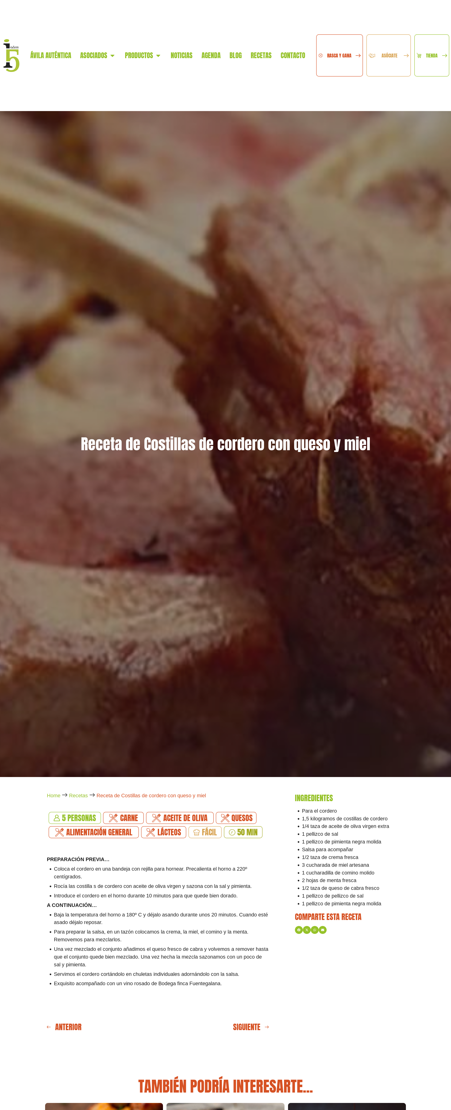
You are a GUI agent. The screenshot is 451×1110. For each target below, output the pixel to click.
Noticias (182, 55)
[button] (299, 930)
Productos (139, 55)
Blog (236, 55)
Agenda (211, 55)
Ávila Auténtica (50, 55)
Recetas (261, 55)
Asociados (93, 55)
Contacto (293, 55)
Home (53, 795)
